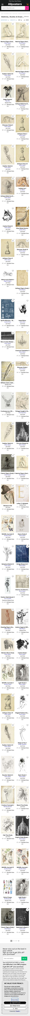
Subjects (12, 20)
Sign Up (24, 958)
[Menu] (2, 4)
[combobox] (13, 8)
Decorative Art (8, 13)
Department (4, 20)
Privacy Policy (15, 1000)
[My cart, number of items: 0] (27, 4)
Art (2, 13)
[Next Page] (19, 941)
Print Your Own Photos (15, 1)
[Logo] (15, 4)
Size (19, 20)
